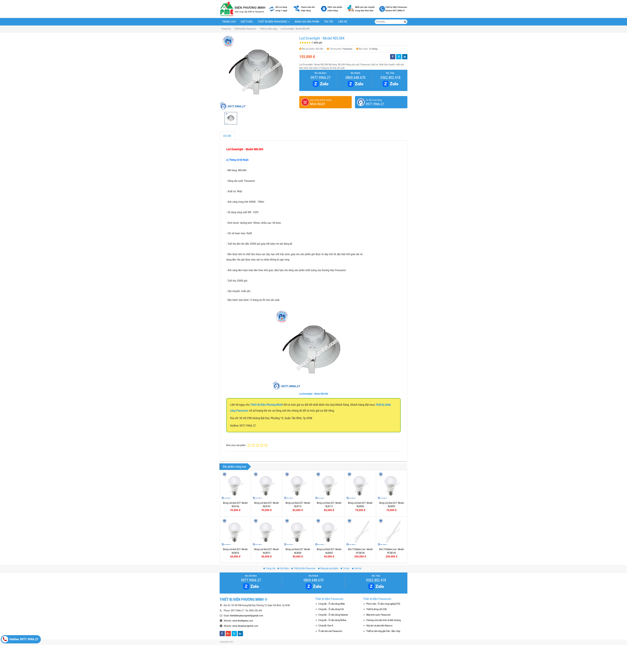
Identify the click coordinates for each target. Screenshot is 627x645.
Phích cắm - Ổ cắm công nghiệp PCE (383, 603)
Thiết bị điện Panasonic (272, 21)
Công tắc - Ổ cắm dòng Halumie (333, 614)
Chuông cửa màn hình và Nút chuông (383, 620)
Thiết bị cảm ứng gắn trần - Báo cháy (383, 631)
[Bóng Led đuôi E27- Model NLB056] (298, 532)
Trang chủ (229, 21)
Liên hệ (342, 21)
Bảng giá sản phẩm (307, 21)
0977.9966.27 (320, 77)
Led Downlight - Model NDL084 (313, 393)
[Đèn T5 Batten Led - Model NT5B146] (360, 532)
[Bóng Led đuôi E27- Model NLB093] (391, 485)
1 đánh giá (317, 42)
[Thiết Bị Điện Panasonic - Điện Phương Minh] (242, 9)
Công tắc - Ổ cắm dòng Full (331, 609)
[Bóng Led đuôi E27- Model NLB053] (329, 532)
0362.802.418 (390, 77)
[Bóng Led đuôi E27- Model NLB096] (360, 485)
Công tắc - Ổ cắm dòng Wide (331, 603)
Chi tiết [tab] (227, 136)
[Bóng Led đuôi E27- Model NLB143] (266, 485)
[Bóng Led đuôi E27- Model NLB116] (298, 485)
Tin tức (328, 21)
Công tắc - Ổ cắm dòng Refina (332, 620)
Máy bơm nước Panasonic (378, 614)
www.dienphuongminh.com (245, 625)
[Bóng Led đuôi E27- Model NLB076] (235, 532)
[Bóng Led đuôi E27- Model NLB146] (235, 485)
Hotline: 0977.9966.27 (23, 639)
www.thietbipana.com (242, 620)
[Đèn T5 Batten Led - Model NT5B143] (391, 532)
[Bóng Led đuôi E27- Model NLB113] (329, 485)
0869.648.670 (355, 77)
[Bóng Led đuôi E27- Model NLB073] (266, 532)
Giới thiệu (247, 21)
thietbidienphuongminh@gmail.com (246, 615)
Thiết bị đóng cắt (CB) (376, 609)
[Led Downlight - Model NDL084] (258, 72)
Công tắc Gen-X (325, 625)
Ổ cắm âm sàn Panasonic (330, 631)
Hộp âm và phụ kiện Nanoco (379, 625)
